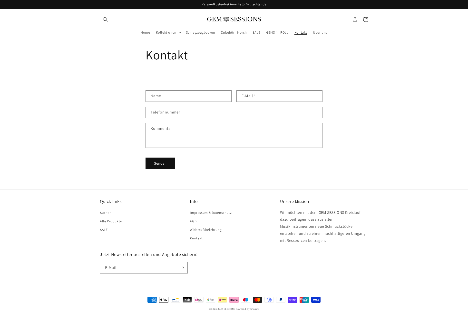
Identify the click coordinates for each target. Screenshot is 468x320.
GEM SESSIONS (226, 309)
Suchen (106, 212)
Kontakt (196, 238)
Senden (160, 163)
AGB (193, 221)
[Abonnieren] (182, 267)
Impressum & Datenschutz (211, 212)
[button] (105, 19)
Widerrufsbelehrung (206, 229)
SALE (103, 229)
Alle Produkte (111, 221)
